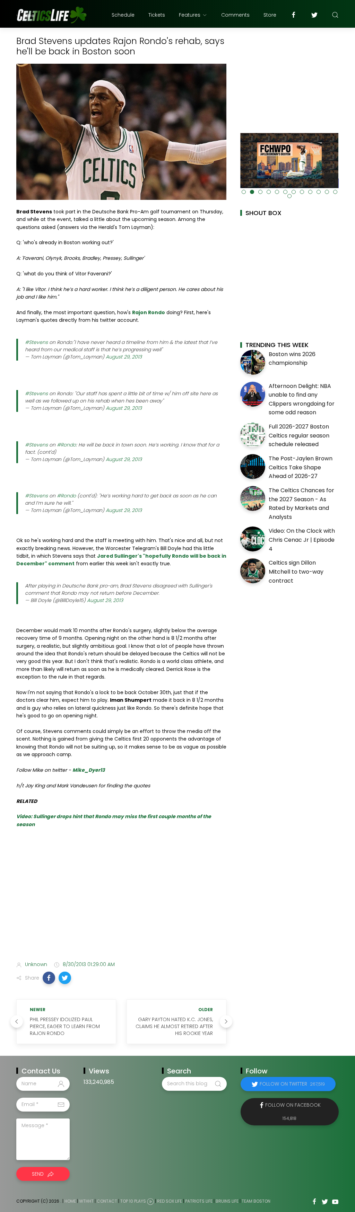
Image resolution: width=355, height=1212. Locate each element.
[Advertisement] (121, 900)
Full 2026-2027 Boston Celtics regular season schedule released (299, 435)
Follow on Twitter (292, 1083)
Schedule (123, 14)
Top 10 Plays (133, 1201)
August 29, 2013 (124, 356)
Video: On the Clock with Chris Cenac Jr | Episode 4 (302, 539)
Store (269, 14)
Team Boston (256, 1201)
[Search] (335, 15)
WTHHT (86, 1201)
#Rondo (66, 444)
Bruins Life (227, 1201)
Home (70, 1201)
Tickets (156, 14)
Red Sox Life (169, 1201)
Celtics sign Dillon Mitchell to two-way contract (296, 571)
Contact (107, 1201)
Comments (235, 14)
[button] (49, 978)
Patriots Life (199, 1201)
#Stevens (36, 342)
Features (189, 14)
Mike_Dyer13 (88, 770)
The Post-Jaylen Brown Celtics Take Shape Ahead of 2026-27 (300, 467)
